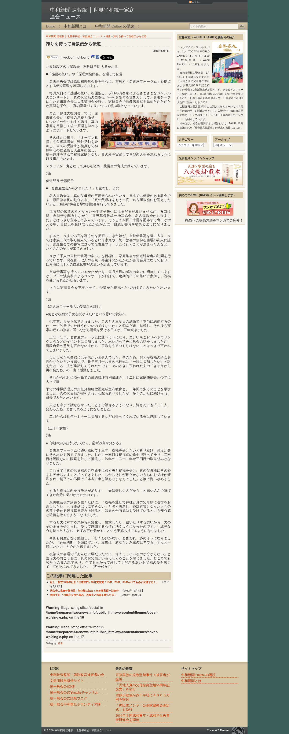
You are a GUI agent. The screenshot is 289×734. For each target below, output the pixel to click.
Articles (196, 2)
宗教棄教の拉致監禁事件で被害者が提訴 (143, 676)
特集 (108, 36)
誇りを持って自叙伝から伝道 (129, 36)
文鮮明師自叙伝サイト (67, 680)
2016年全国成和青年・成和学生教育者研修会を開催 (143, 717)
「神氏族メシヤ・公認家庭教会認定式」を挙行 (143, 707)
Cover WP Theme (217, 730)
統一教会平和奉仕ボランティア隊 (75, 704)
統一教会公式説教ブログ (68, 698)
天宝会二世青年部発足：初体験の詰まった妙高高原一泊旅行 (84, 590)
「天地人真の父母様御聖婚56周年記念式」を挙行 (143, 687)
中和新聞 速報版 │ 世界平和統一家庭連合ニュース (74, 36)
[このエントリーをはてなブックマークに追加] (93, 57)
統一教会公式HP (62, 686)
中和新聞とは (75, 26)
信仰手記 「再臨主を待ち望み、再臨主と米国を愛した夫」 (83, 595)
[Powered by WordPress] (239, 730)
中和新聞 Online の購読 (114, 26)
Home (50, 26)
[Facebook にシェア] (97, 57)
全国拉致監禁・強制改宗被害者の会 (77, 674)
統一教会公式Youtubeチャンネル (74, 692)
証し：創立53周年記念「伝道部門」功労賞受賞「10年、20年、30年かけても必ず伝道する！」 (104, 582)
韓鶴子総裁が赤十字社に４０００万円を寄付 (143, 697)
